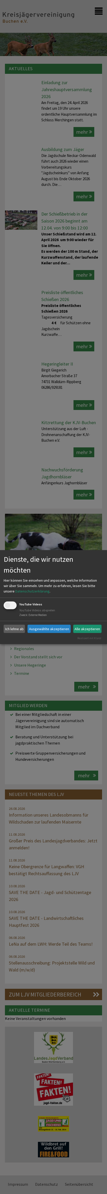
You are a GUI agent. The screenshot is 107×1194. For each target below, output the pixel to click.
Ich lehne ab (14, 628)
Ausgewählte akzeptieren (49, 628)
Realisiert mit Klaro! (89, 638)
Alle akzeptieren (87, 628)
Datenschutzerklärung (32, 591)
